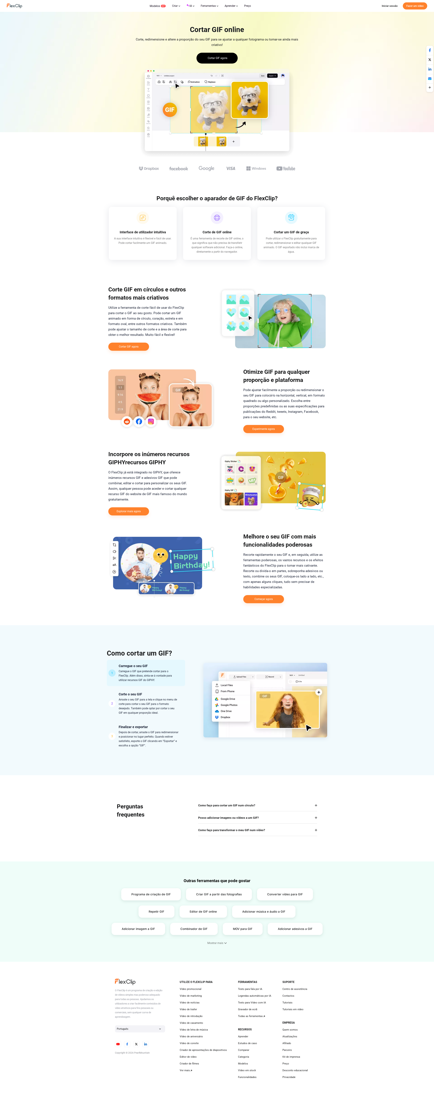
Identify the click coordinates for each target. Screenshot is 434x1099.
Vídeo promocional (190, 989)
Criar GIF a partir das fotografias (219, 894)
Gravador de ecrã (247, 1009)
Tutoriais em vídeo (292, 1009)
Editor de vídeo (188, 1056)
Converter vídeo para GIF (285, 894)
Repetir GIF (156, 911)
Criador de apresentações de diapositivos (203, 1050)
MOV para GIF (242, 929)
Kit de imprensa (291, 1056)
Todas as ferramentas (250, 1016)
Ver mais (185, 1070)
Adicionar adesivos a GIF (295, 929)
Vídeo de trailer (188, 1009)
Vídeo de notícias (190, 1002)
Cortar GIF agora (129, 346)
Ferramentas (208, 5)
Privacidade (288, 1077)
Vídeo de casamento (191, 1022)
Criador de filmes (189, 1063)
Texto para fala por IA (250, 989)
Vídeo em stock (247, 1070)
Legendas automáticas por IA (254, 995)
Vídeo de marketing (191, 995)
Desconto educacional (295, 1070)
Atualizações (289, 1036)
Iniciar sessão (390, 5)
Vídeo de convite (189, 1043)
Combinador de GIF (194, 929)
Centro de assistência (294, 989)
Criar (175, 5)
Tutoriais (287, 1002)
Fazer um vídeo (415, 5)
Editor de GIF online (203, 911)
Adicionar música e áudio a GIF (263, 911)
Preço (247, 5)
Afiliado (286, 1043)
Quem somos (290, 1029)
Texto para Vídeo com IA (252, 1002)
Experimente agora (263, 429)
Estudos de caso (247, 1043)
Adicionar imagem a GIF (138, 929)
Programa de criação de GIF (151, 894)
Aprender (230, 5)
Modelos (155, 6)
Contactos (288, 995)
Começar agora (263, 599)
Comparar (243, 1050)
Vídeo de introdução (191, 1016)
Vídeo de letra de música (194, 1029)
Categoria (243, 1056)
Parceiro (287, 1050)
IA (191, 5)
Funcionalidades (247, 1077)
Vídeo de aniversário (191, 1036)
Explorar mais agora (129, 511)
